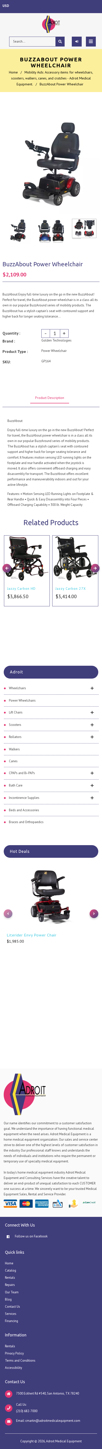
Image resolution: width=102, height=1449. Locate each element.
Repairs (10, 1285)
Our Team (12, 1292)
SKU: (6, 361)
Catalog (10, 1270)
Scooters (15, 725)
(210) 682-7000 (26, 1411)
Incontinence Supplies (24, 798)
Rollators (15, 737)
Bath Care (16, 785)
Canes (13, 761)
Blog (8, 1299)
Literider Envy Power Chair (31, 935)
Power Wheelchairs (22, 700)
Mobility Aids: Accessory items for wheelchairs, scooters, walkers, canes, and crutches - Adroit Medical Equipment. (52, 78)
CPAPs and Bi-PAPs (22, 773)
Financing (11, 1321)
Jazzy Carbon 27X (70, 588)
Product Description (49, 397)
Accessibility (13, 1368)
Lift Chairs (16, 712)
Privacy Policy (14, 1353)
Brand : (8, 341)
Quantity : (11, 333)
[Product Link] (44, 535)
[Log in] (77, 42)
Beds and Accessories (24, 810)
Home (13, 72)
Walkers (14, 749)
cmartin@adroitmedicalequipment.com (52, 1421)
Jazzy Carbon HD (21, 588)
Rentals (10, 1278)
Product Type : (15, 351)
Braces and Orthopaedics (26, 822)
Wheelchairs (17, 688)
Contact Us (12, 1306)
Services (10, 1314)
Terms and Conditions (20, 1360)
